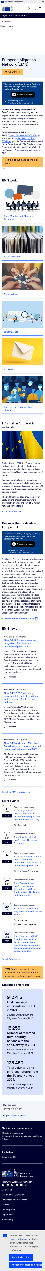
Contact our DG (9, 1157)
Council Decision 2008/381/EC (23, 135)
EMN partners (11, 294)
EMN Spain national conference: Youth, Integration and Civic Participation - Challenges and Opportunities (27, 889)
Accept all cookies (21, 1257)
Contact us (7, 1190)
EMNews (8, 369)
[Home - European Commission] (8, 8)
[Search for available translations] (38, 135)
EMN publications (13, 256)
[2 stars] (7, 1109)
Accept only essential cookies (27, 1264)
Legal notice (7, 1214)
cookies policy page (19, 1239)
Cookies (5, 1204)
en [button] (28, 8)
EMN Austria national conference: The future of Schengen (27, 840)
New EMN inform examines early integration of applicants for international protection (21, 643)
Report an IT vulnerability (13, 1194)
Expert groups (11, 332)
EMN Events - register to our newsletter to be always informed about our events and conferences (22, 972)
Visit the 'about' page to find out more (21, 162)
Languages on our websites (14, 1199)
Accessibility (7, 1219)
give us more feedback (16, 1115)
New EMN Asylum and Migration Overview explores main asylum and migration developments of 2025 (22, 746)
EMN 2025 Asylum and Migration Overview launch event (28, 911)
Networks (8, 21)
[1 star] (5, 1109)
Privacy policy (8, 1209)
